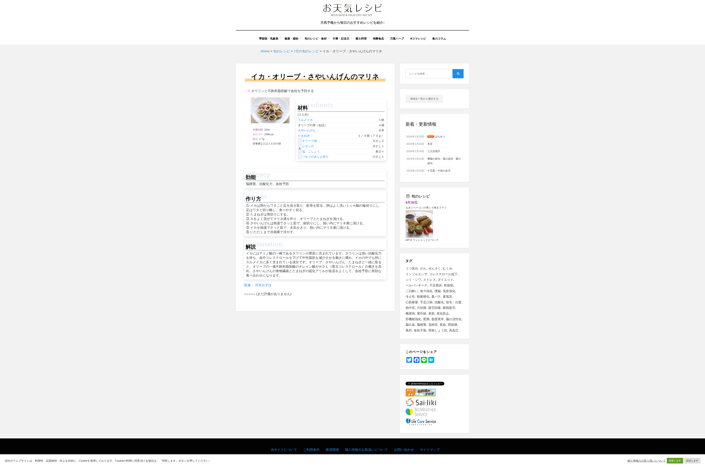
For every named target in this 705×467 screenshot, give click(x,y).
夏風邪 (447, 296)
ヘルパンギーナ (416, 285)
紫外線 (421, 313)
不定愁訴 (435, 285)
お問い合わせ (404, 450)
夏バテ (436, 296)
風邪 (409, 330)
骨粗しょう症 (437, 330)
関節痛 (452, 324)
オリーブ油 (309, 140)
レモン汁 (308, 146)
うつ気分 (412, 268)
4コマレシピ (418, 38)
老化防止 (443, 313)
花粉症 (433, 324)
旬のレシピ (420, 196)
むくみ (447, 268)
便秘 (438, 291)
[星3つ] (250, 294)
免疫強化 (449, 291)
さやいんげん (307, 130)
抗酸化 (439, 302)
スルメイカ (305, 119)
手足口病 (426, 302)
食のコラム (439, 38)
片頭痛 (421, 308)
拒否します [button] (692, 460)
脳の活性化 (454, 319)
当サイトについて (284, 450)
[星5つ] (254, 294)
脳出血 (410, 324)
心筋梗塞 (412, 302)
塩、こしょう (311, 151)
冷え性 (410, 296)
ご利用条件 (311, 450)
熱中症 (410, 308)
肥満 (426, 319)
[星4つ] (252, 294)
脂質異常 (437, 319)
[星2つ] (247, 294)
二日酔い (412, 291)
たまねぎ (304, 135)
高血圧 (453, 330)
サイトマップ (430, 450)
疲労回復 (434, 308)
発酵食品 (378, 38)
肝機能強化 (413, 319)
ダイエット (445, 279)
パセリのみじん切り (315, 156)
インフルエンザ (416, 274)
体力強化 (426, 291)
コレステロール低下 (443, 274)
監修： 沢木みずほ (258, 285)
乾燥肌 (448, 285)
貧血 (443, 324)
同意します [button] (675, 460)
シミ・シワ (413, 279)
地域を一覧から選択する (424, 98)
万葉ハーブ (397, 38)
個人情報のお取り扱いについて (646, 460)
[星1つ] (245, 294)
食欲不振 (420, 330)
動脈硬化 (423, 296)
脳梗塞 (421, 324)
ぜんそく (434, 268)
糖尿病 (410, 313)
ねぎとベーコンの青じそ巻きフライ (426, 207)
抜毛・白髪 (454, 302)
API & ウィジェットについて (422, 239)
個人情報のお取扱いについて (366, 450)
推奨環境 (332, 450)
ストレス (429, 279)
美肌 (431, 313)
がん (423, 268)
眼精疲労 (449, 308)
